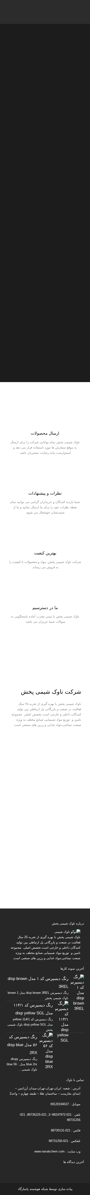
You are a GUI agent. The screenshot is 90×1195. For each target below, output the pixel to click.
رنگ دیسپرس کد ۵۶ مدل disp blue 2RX (22, 1045)
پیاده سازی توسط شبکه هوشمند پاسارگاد (45, 1189)
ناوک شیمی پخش (68, 937)
